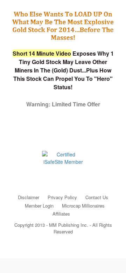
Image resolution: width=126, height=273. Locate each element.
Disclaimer (28, 197)
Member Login (39, 205)
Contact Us (96, 197)
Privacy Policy (62, 197)
